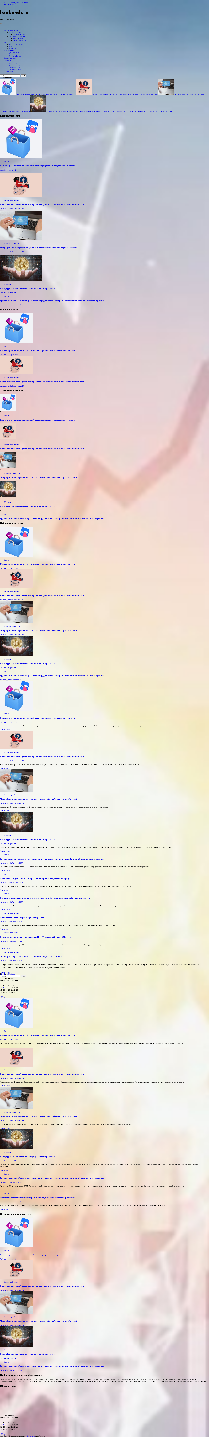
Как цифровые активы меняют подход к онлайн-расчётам (68, 111)
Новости (7, 284)
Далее (12, 974)
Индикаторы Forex (16, 66)
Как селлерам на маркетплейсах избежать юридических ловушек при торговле (46, 94)
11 (4, 988)
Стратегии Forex (15, 70)
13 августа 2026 (12, 170)
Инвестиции (9, 50)
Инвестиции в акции (16, 54)
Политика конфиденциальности (16, 3)
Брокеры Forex (14, 64)
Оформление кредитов (17, 36)
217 (8, 974)
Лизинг (11, 46)
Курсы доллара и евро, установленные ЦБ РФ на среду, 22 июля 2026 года (35, 937)
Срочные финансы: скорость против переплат (22, 917)
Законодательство (15, 52)
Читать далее (5, 730)
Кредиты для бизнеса (16, 44)
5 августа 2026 (12, 293)
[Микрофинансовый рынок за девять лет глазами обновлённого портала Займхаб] (21, 240)
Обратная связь (10, 5)
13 (9, 988)
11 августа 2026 (18, 209)
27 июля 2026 (17, 922)
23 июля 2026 (17, 941)
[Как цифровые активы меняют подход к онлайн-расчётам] (21, 281)
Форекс (7, 62)
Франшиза (12, 48)
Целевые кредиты (19, 40)
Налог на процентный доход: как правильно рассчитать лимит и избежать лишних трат (125, 94)
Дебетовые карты (19, 34)
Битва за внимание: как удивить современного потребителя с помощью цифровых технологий (45, 898)
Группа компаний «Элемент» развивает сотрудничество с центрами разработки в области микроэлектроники (131, 111)
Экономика (8, 72)
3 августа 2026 (17, 305)
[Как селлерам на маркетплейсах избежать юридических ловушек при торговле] (21, 158)
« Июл (2, 997)
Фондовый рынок (15, 56)
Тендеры (7, 60)
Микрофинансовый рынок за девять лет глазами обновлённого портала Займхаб (38, 248)
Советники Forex (15, 68)
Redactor (3, 170)
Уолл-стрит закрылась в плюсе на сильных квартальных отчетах (31, 956)
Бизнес (6, 42)
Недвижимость (10, 58)
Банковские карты (15, 32)
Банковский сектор (11, 31)
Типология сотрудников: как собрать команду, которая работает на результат (37, 878)
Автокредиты (18, 38)
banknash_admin (6, 209)
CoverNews (31, 1436)
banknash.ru (14, 12)
